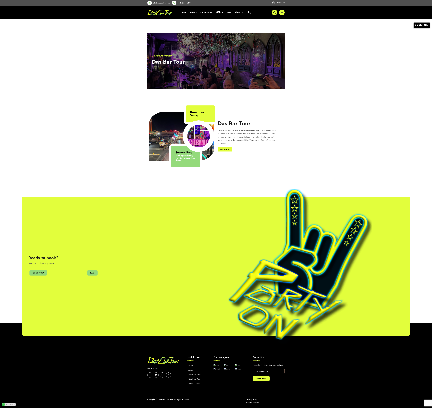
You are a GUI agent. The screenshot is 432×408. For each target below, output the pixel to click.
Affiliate (220, 12)
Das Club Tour (194, 374)
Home (183, 12)
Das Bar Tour (194, 383)
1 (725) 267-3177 (184, 3)
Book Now (421, 25)
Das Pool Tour (194, 379)
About (191, 370)
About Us (239, 12)
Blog (249, 12)
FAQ (229, 12)
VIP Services (206, 12)
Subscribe (261, 378)
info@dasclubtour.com (161, 3)
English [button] (279, 2)
